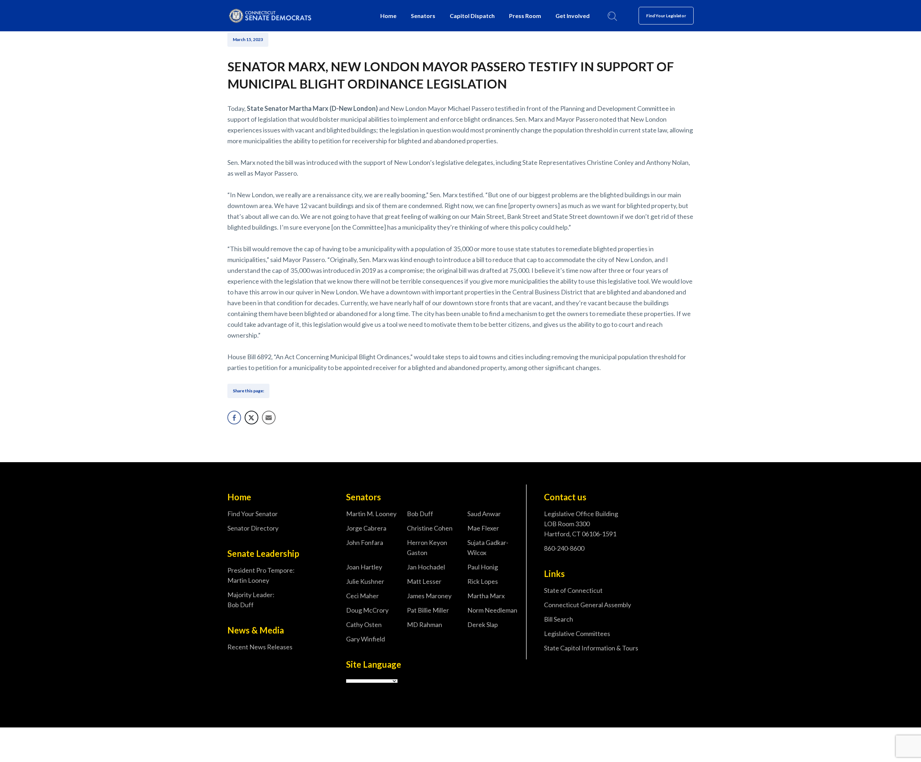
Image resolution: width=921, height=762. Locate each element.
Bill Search (558, 619)
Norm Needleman (492, 610)
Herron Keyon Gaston (427, 547)
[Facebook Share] (234, 417)
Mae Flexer (483, 528)
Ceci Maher (362, 596)
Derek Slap (482, 624)
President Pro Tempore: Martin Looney (261, 575)
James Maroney (429, 596)
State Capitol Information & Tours (591, 648)
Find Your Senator (252, 514)
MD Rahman (424, 624)
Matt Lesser (424, 581)
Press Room (525, 15)
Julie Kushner (365, 581)
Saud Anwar (484, 514)
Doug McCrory (367, 610)
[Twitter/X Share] (251, 417)
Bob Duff (420, 514)
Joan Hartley (364, 567)
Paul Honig (482, 567)
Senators (423, 15)
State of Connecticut (573, 590)
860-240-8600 (564, 548)
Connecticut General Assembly (587, 605)
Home (388, 15)
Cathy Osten (364, 624)
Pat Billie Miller (428, 610)
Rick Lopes (482, 581)
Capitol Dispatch (472, 15)
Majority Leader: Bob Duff (251, 600)
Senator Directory (252, 528)
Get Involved (572, 15)
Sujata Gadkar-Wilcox (487, 547)
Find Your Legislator (666, 15)
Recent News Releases (259, 647)
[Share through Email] (269, 417)
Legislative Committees (577, 633)
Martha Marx (486, 596)
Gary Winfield (365, 639)
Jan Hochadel (426, 567)
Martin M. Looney (371, 514)
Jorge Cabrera (366, 528)
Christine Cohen (430, 528)
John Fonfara (364, 542)
